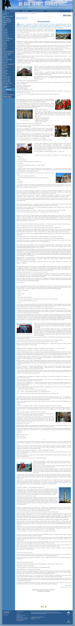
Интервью (5, 24)
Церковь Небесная (6, 18)
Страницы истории (6, 76)
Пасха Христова (6, 13)
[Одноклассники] (65, 15)
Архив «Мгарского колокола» (53, 11)
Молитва (4, 48)
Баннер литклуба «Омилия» (8, 94)
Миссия (4, 68)
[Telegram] (67, 15)
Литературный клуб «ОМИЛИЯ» (6, 87)
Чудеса (4, 49)
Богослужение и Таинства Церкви (8, 17)
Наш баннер (5, 93)
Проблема (5, 72)
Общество (5, 65)
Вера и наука (5, 60)
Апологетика (5, 33)
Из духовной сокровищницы (8, 51)
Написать (4, 91)
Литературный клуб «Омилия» (37, 11)
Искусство (5, 75)
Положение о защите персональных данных (7, 96)
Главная (5, 11)
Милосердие (5, 70)
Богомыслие (5, 32)
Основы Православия (7, 20)
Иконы (4, 25)
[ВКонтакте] (64, 15)
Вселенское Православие (8, 38)
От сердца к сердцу (6, 54)
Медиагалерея (25, 11)
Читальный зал (6, 84)
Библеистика (5, 35)
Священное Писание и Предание (7, 22)
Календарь (5, 14)
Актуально (5, 46)
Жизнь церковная (6, 40)
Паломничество (6, 37)
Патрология (5, 30)
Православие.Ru (68, 585)
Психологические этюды (7, 59)
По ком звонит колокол (14, 11)
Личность (5, 41)
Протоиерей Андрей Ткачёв (22, 18)
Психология (5, 62)
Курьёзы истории (6, 78)
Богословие (5, 29)
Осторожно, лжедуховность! (8, 64)
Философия (5, 56)
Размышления (5, 67)
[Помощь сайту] (44, 607)
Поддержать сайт (21, 620)
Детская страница (6, 81)
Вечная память (6, 73)
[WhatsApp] (70, 15)
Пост (4, 27)
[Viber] (69, 15)
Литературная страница (7, 83)
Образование (5, 57)
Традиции (5, 43)
